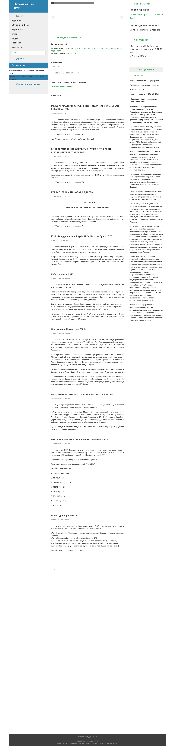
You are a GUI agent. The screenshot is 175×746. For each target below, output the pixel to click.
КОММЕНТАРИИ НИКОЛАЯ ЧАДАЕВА (72, 192)
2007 (53, 51)
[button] (53, 17)
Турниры (16, 20)
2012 (95, 49)
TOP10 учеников (145, 69)
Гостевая (16, 43)
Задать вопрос (19, 65)
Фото (14, 34)
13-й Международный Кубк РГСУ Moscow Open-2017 (81, 236)
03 (68, 54)
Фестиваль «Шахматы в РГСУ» (68, 329)
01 (76, 54)
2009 (112, 49)
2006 (59, 51)
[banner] (28, 6)
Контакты (17, 47)
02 (72, 54)
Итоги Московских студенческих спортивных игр (79, 439)
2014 (84, 49)
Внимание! (57, 62)
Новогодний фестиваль (64, 515)
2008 (118, 49)
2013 (90, 49)
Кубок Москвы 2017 (62, 274)
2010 (106, 49)
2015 (78, 49)
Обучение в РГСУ (20, 25)
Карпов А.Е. (18, 29)
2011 (101, 49)
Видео (15, 38)
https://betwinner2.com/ (62, 86)
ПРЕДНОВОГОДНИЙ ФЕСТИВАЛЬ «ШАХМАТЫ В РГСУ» (82, 394)
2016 (73, 49)
